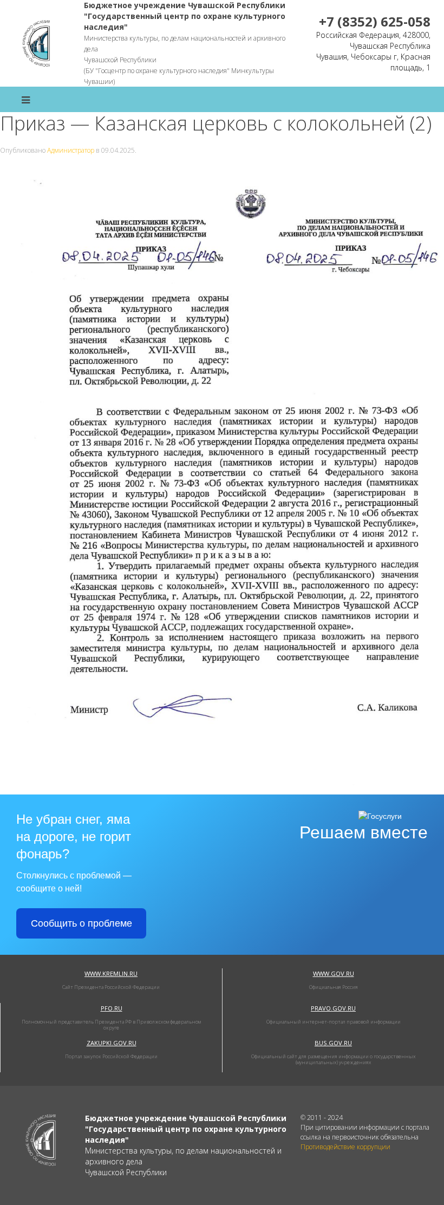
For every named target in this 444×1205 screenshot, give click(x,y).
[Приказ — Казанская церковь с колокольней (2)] (222, 479)
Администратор (70, 150)
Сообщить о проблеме (81, 923)
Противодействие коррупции (345, 1146)
